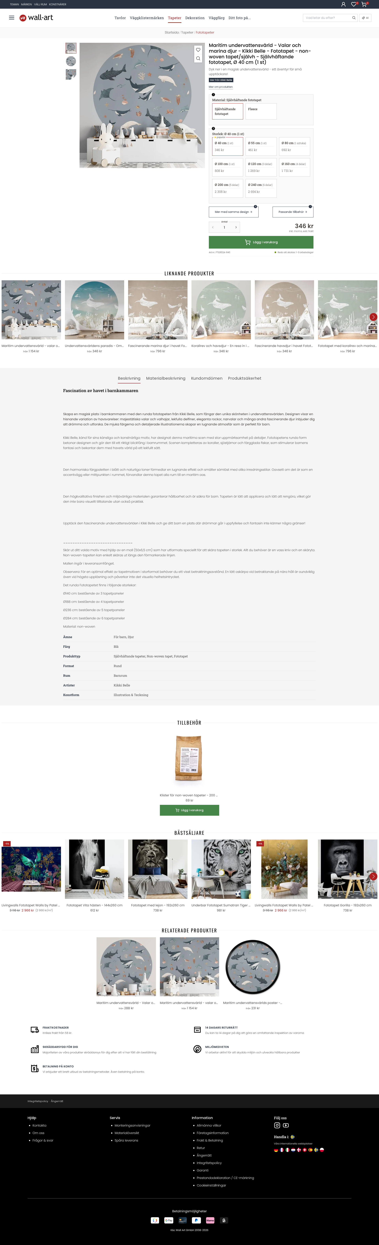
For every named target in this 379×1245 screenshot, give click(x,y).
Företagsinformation (213, 1133)
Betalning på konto (58, 1066)
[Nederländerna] (293, 1150)
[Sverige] (316, 1150)
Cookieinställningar (211, 1185)
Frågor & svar (43, 1140)
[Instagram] (277, 1125)
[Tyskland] (276, 1150)
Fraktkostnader (56, 1028)
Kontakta (39, 1125)
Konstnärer (57, 4)
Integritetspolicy (38, 1101)
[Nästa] (373, 317)
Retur (201, 1148)
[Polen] (322, 1150)
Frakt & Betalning (210, 1140)
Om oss (38, 1133)
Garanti (202, 1170)
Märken (26, 4)
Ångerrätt (57, 1101)
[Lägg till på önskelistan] (198, 50)
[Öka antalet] (236, 227)
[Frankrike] (282, 1150)
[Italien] (287, 1150)
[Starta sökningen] (354, 18)
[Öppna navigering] (12, 17)
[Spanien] (310, 1150)
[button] (142, 105)
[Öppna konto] (343, 4)
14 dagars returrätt (221, 1028)
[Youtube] (286, 1125)
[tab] (129, 378)
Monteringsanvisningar (132, 1125)
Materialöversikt (127, 1133)
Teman (14, 4)
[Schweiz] (305, 1150)
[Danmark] (299, 1150)
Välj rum (40, 4)
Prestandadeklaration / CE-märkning (225, 1178)
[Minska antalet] (213, 227)
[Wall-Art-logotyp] (36, 17)
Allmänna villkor (209, 1125)
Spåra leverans (126, 1140)
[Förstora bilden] (198, 58)
